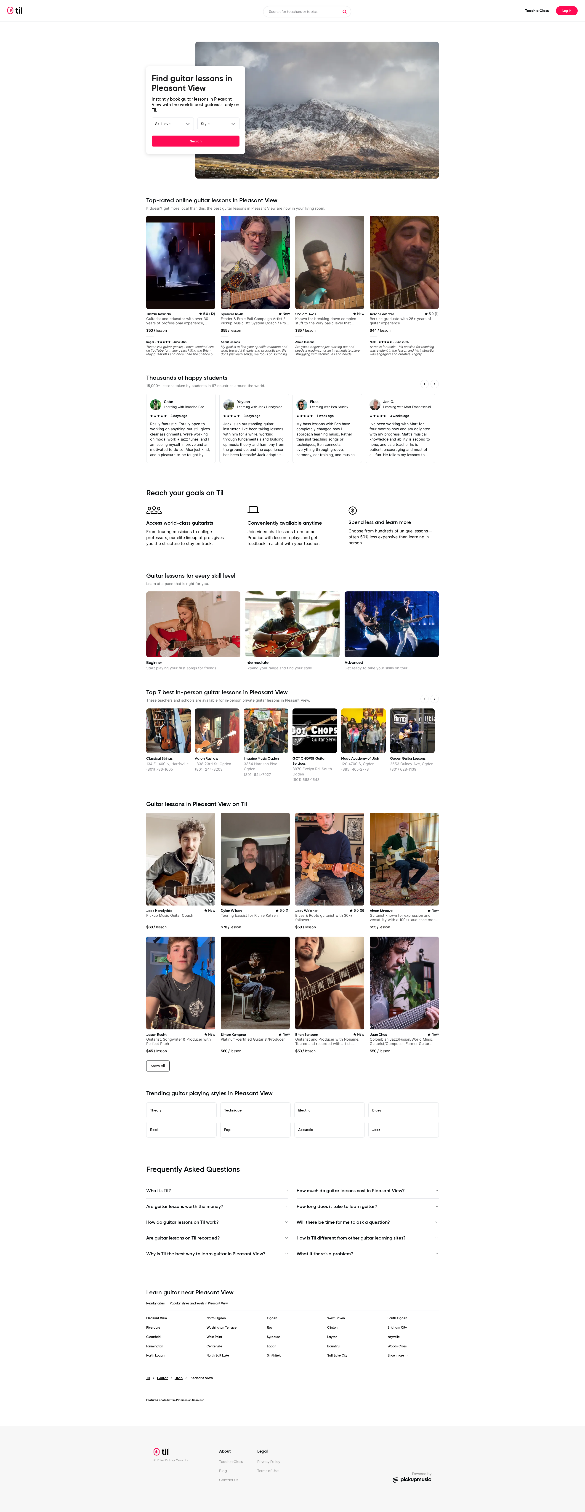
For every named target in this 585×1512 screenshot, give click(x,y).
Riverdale (153, 1328)
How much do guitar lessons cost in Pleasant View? (351, 1190)
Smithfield (274, 1355)
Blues (376, 1110)
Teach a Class (537, 10)
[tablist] (292, 1306)
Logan (271, 1346)
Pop (227, 1129)
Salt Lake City (337, 1355)
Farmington (154, 1346)
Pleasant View (156, 1318)
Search (196, 141)
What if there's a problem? (325, 1253)
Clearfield (153, 1337)
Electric (304, 1110)
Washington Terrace (222, 1328)
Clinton (332, 1328)
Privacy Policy (268, 1461)
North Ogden (216, 1318)
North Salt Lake (218, 1355)
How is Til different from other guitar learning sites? (351, 1238)
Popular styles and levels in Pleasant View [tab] (199, 1303)
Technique (233, 1110)
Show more (396, 1355)
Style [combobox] (205, 123)
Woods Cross (397, 1346)
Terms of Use (268, 1471)
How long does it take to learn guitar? (337, 1206)
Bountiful (333, 1346)
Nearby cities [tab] (155, 1303)
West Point (214, 1337)
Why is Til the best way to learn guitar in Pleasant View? (206, 1253)
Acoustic (305, 1129)
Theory (156, 1110)
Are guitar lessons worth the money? (184, 1206)
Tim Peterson (179, 1400)
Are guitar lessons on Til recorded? (183, 1238)
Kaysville (394, 1337)
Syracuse (273, 1337)
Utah (179, 1378)
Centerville (214, 1346)
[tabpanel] (292, 1336)
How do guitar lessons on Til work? (182, 1222)
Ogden (272, 1318)
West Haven (336, 1318)
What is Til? (158, 1190)
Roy (269, 1328)
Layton (332, 1337)
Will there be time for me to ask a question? (343, 1222)
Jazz (376, 1129)
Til (148, 1378)
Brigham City (397, 1328)
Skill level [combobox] (163, 123)
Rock (154, 1129)
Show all (158, 1066)
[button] (344, 11)
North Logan (155, 1355)
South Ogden (397, 1318)
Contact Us (228, 1480)
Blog (223, 1471)
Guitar (162, 1378)
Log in (566, 11)
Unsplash (198, 1400)
